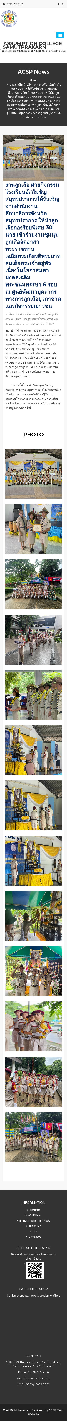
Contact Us (35, 1236)
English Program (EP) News (34, 1220)
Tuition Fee (35, 1226)
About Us (35, 1210)
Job (35, 1231)
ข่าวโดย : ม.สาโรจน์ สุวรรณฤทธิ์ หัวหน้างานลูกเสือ (31, 314)
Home (33, 80)
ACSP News (35, 1215)
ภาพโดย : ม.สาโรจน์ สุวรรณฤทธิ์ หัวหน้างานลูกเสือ (32, 319)
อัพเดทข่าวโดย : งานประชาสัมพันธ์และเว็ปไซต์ (29, 324)
